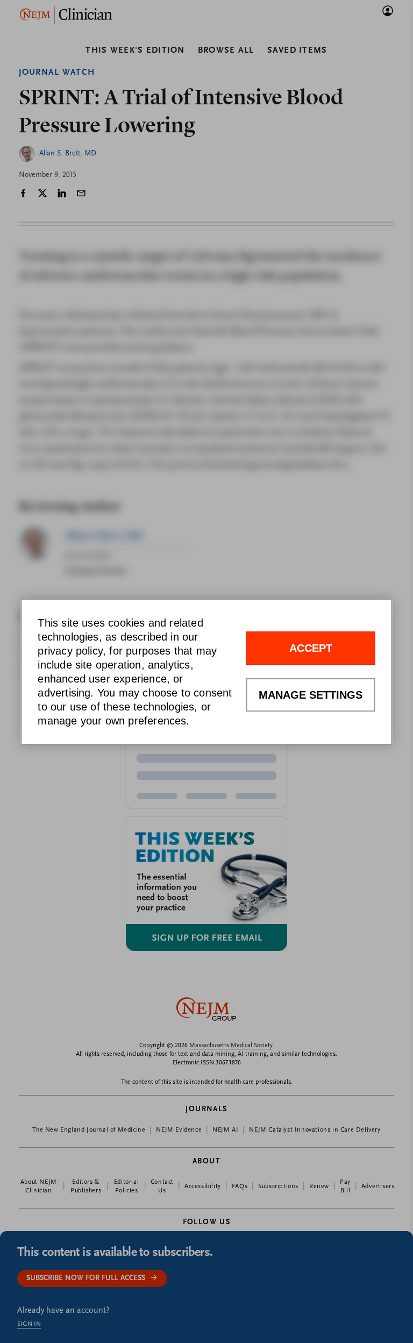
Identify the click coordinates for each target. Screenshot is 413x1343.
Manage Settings (310, 695)
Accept (310, 648)
